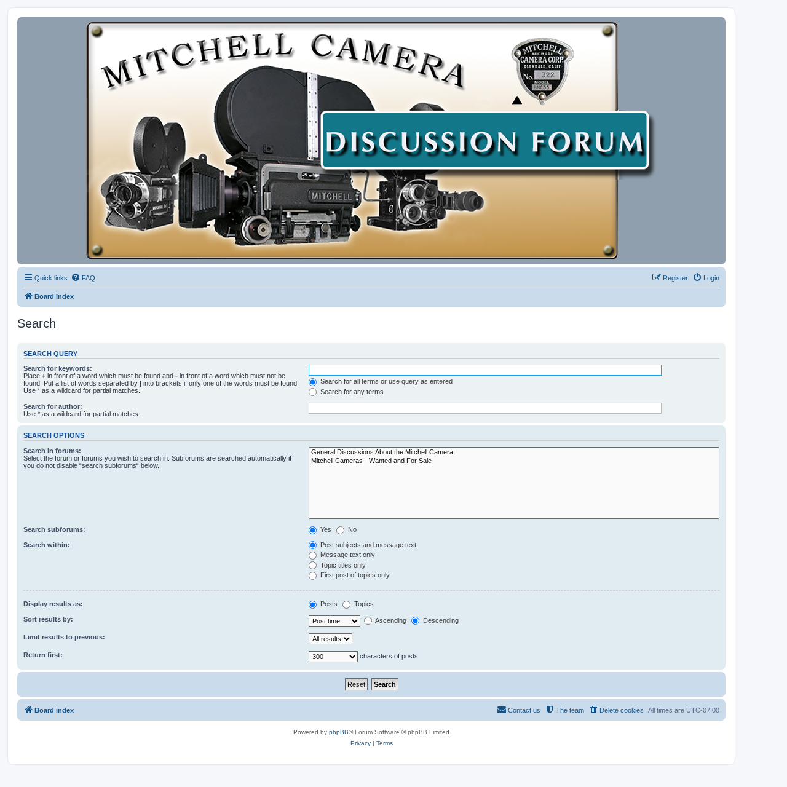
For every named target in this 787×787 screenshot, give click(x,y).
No (351, 529)
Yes (324, 529)
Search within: (46, 544)
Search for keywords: (57, 368)
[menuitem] (83, 278)
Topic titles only (342, 565)
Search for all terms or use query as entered (385, 381)
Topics (363, 603)
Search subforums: (54, 529)
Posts (328, 603)
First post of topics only (354, 575)
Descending (440, 620)
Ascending (390, 620)
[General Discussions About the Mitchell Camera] (514, 452)
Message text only (346, 554)
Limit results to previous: (64, 637)
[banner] (371, 140)
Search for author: (52, 406)
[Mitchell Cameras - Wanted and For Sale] (514, 461)
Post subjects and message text (367, 544)
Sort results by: (48, 619)
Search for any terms (351, 391)
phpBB (339, 732)
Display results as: (53, 603)
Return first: (43, 654)
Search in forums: (52, 450)
